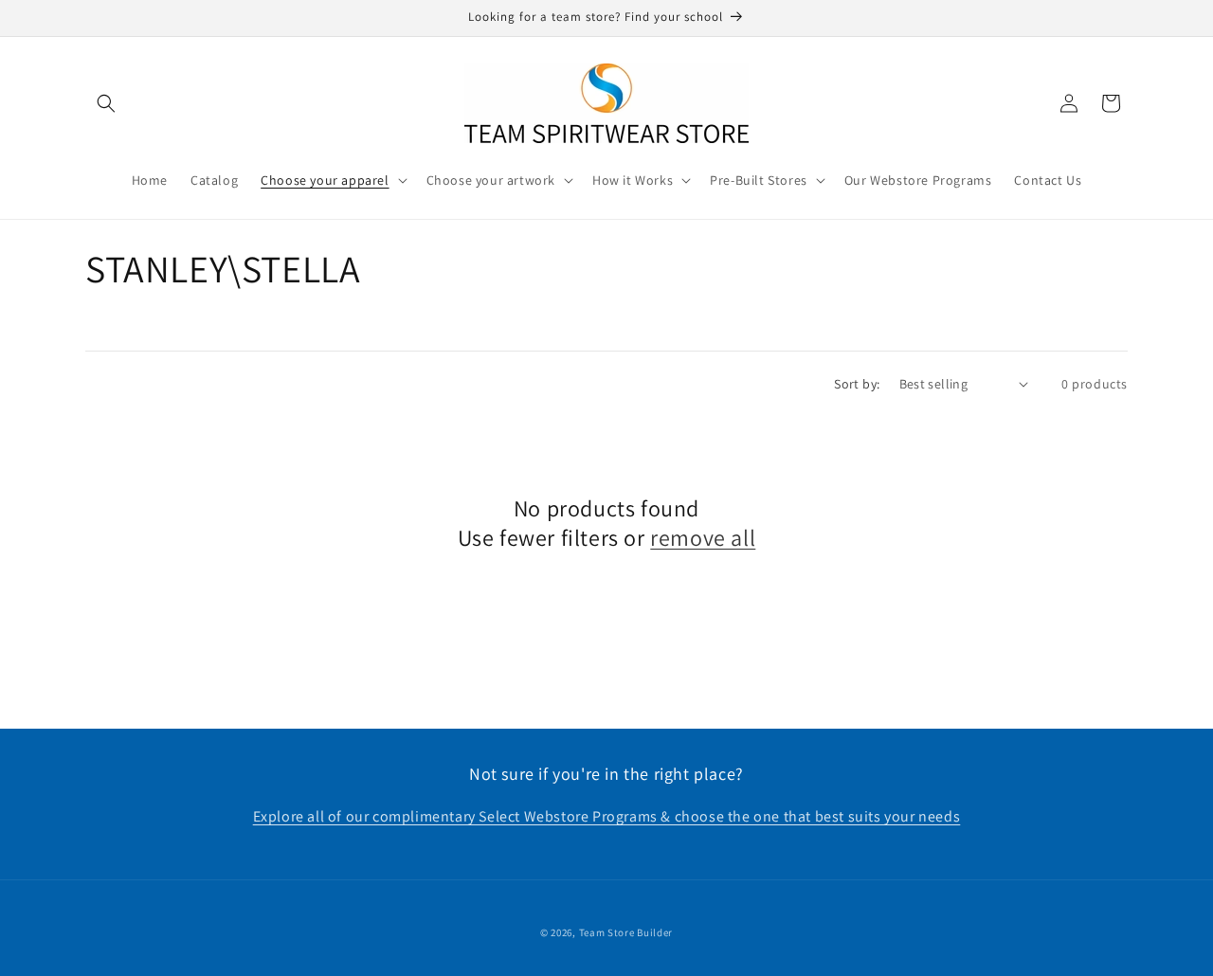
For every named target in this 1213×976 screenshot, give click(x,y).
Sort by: (856, 383)
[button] (106, 103)
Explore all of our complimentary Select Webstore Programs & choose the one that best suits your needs (607, 817)
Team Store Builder (626, 932)
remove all (702, 537)
